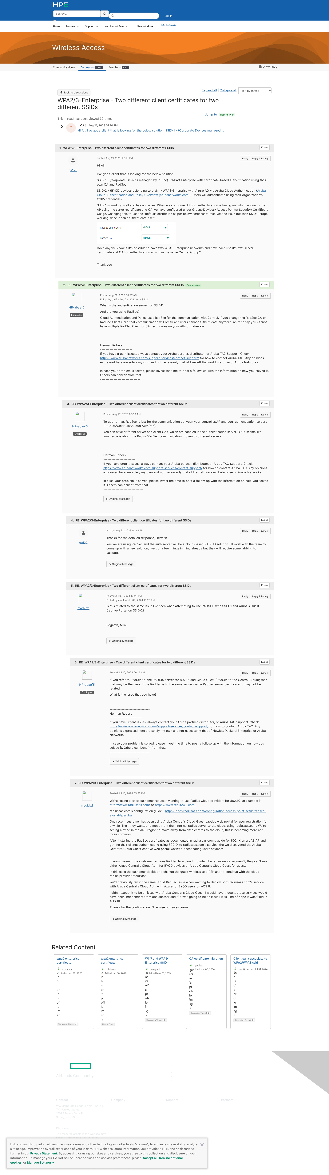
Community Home (64, 67)
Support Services (177, 1105)
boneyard (155, 969)
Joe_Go (242, 969)
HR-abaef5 (76, 307)
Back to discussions (75, 92)
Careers (116, 1111)
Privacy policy (120, 1128)
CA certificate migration (206, 958)
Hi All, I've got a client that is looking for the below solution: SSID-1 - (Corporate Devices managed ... (151, 130)
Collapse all (228, 90)
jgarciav (198, 965)
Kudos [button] (264, 147)
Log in (168, 15)
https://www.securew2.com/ (175, 805)
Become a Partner (232, 1111)
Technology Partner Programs (239, 1122)
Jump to (219, 114)
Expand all (209, 90)
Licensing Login (175, 1128)
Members (118, 67)
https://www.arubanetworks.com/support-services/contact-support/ (149, 358)
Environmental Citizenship (127, 1122)
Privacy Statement (43, 1153)
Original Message (119, 498)
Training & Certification (180, 1117)
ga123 (73, 170)
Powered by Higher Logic (219, 1167)
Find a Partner (230, 1105)
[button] (202, 1144)
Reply (245, 158)
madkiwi (83, 608)
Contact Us (118, 1117)
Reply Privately (260, 158)
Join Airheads (168, 25)
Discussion (91, 67)
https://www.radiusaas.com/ (130, 805)
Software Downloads (179, 1122)
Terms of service (121, 1134)
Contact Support (176, 1111)
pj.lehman (66, 969)
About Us (117, 1105)
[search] (104, 13)
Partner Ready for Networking (239, 1117)
